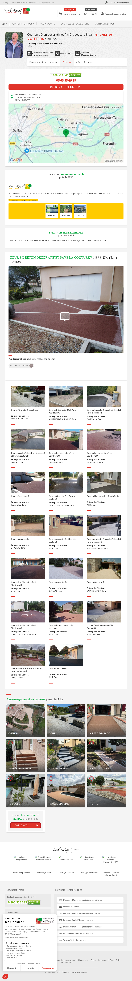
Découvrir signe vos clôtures (82, 900)
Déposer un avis (47, 3)
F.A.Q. (5, 3)
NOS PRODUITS (47, 23)
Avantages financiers (88, 872)
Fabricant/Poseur (43, 872)
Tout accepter (48, 968)
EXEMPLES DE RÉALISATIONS (75, 23)
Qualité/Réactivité (66, 872)
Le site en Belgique (78, 933)
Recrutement (89, 62)
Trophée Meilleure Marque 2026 (111, 873)
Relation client (12, 958)
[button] (5, 977)
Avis (78, 62)
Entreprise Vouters (37, 62)
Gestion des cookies (99, 960)
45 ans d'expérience (21, 872)
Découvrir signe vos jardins (82, 913)
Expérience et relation (15, 955)
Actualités (16, 3)
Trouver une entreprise (119, 3)
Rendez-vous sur (23, 200)
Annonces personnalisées (16, 953)
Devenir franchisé (30, 3)
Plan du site (83, 960)
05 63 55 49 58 (66, 80)
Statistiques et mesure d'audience (19, 951)
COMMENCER (21, 825)
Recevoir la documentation (115, 14)
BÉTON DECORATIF (19, 365)
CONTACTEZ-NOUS (104, 23)
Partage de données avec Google (19, 946)
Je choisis (30, 968)
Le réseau (78, 920)
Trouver (74, 940)
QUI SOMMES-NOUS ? (23, 23)
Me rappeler (92, 12)
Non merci (11, 968)
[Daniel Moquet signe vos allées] (17, 11)
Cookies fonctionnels (14, 948)
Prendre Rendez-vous (72, 12)
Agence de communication (64, 960)
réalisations (67, 62)
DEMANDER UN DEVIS (68, 87)
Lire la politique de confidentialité (16, 938)
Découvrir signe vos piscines (82, 927)
